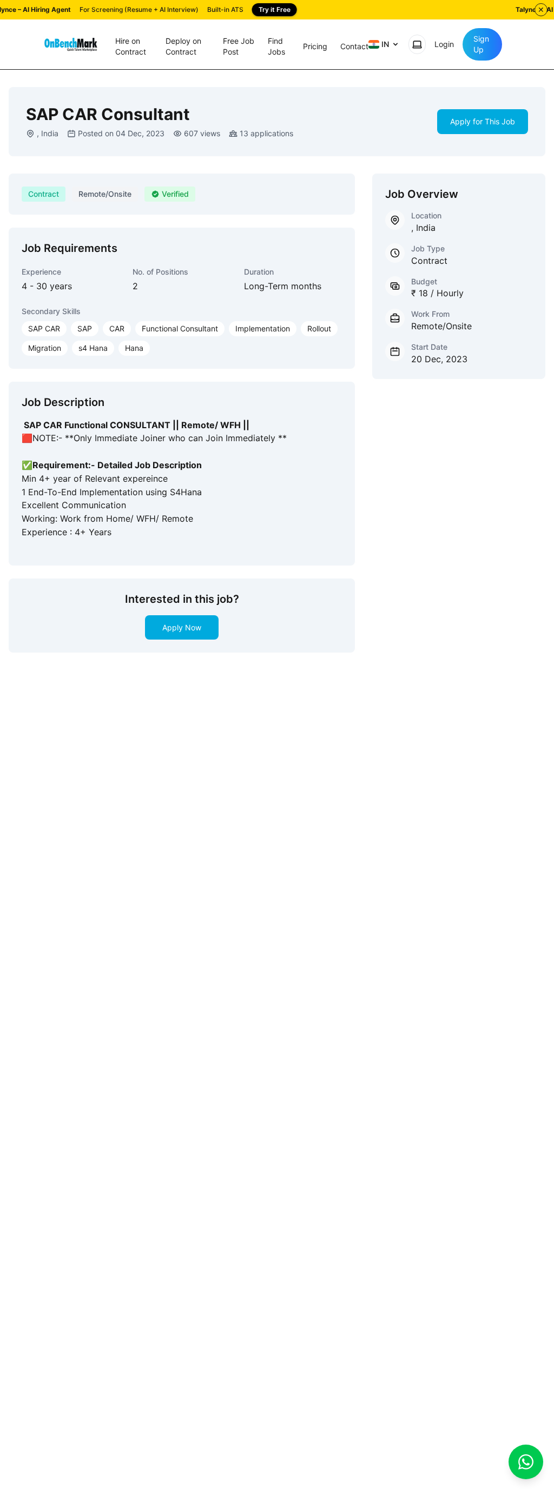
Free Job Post (238, 46)
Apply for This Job (482, 121)
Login (444, 44)
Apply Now (181, 627)
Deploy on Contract (183, 46)
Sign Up (481, 44)
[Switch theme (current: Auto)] (417, 44)
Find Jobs (276, 46)
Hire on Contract (130, 46)
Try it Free (275, 9)
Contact (354, 46)
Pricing (315, 46)
